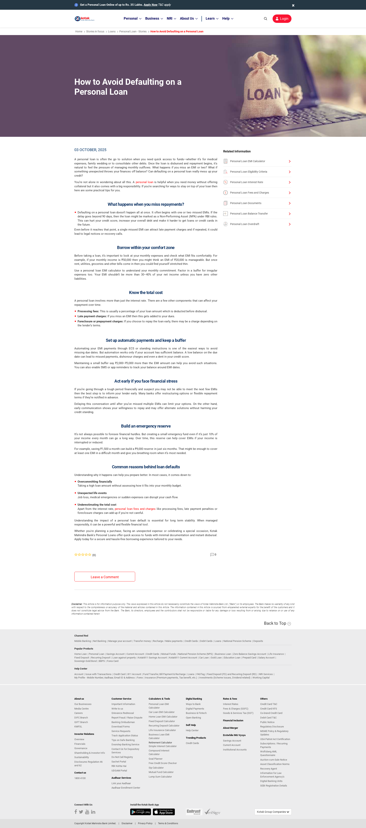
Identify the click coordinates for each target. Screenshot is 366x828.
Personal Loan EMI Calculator (247, 161)
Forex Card (112, 661)
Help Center (192, 730)
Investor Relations (84, 734)
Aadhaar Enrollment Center (126, 787)
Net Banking (99, 641)
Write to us (117, 708)
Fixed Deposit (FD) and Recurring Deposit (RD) (232, 674)
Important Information (123, 704)
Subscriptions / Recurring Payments (273, 745)
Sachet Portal (119, 761)
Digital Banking (194, 698)
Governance (80, 748)
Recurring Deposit (100, 657)
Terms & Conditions (168, 823)
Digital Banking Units (271, 781)
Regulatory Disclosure (272, 726)
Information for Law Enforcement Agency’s (272, 775)
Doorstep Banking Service (125, 744)
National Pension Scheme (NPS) (195, 654)
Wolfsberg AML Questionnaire (268, 753)
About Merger (230, 727)
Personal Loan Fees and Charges (249, 192)
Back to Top (275, 623)
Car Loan (204, 657)
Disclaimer (127, 823)
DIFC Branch (81, 717)
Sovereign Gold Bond (85, 661)
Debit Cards (206, 641)
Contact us (80, 772)
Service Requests (121, 731)
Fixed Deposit (81, 657)
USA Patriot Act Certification (275, 739)
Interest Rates (230, 704)
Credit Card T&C (268, 704)
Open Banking (193, 717)
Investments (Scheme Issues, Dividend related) (224, 677)
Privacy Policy (145, 823)
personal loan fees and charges (135, 509)
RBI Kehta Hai (119, 766)
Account (78, 674)
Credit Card (119, 674)
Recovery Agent (268, 768)
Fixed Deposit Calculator (162, 721)
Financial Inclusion (233, 720)
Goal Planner (155, 758)
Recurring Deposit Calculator (164, 725)
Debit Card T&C (268, 717)
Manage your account (120, 641)
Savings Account (115, 654)
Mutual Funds (168, 654)
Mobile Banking (82, 641)
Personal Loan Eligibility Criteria (248, 171)
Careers (78, 713)
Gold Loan (216, 657)
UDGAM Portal (119, 770)
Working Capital (261, 677)
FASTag (201, 674)
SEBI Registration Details (273, 785)
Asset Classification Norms (275, 764)
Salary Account (266, 657)
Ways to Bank (193, 704)
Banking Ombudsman (123, 722)
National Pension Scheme (237, 641)
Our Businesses (83, 704)
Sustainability (81, 757)
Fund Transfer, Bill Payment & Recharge (164, 674)
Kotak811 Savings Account (152, 657)
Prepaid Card (249, 657)
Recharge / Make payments (168, 641)
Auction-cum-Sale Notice (273, 759)
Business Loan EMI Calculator (159, 736)
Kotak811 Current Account (183, 657)
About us (79, 698)
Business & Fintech (196, 713)
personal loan (144, 182)
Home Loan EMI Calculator (163, 716)
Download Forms (121, 726)
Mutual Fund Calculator (161, 772)
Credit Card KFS (268, 708)
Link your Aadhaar (121, 783)
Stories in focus (95, 31)
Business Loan (223, 654)
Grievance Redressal (123, 713)
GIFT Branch (81, 722)
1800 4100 (80, 778)
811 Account (134, 674)
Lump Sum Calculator (160, 776)
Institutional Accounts (235, 749)
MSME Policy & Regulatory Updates (274, 733)
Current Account (135, 654)
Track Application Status (125, 735)
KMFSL (78, 726)
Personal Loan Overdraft (244, 224)
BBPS (102, 661)
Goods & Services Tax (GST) (238, 713)
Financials (79, 743)
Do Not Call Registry (122, 757)
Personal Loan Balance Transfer (249, 213)
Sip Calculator (156, 767)
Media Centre (81, 708)
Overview (79, 739)
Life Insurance (276, 654)
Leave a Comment (105, 577)
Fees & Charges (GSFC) (235, 708)
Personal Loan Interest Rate (246, 182)
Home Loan (80, 654)
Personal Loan (96, 654)
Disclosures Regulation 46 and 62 (88, 763)
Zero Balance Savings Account (249, 654)
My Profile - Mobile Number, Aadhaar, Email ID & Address (104, 677)
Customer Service (121, 698)
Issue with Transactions (98, 674)
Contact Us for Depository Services (125, 751)
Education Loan (232, 657)
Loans (112, 31)
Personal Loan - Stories (133, 31)
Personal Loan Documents (245, 203)
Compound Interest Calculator (159, 752)
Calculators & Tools (159, 698)
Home (78, 31)
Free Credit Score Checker (163, 763)
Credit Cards (191, 641)
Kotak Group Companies (272, 811)
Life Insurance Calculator (162, 730)
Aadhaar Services (121, 777)
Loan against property (124, 657)
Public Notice (267, 722)
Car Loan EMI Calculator (161, 712)
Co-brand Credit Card (271, 713)
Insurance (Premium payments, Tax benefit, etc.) (171, 677)
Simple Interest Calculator (163, 746)
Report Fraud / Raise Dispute (127, 717)
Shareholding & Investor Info (89, 752)
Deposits (258, 641)
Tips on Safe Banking (123, 740)
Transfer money (142, 641)
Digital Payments (195, 708)
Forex (140, 677)
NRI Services (266, 674)
